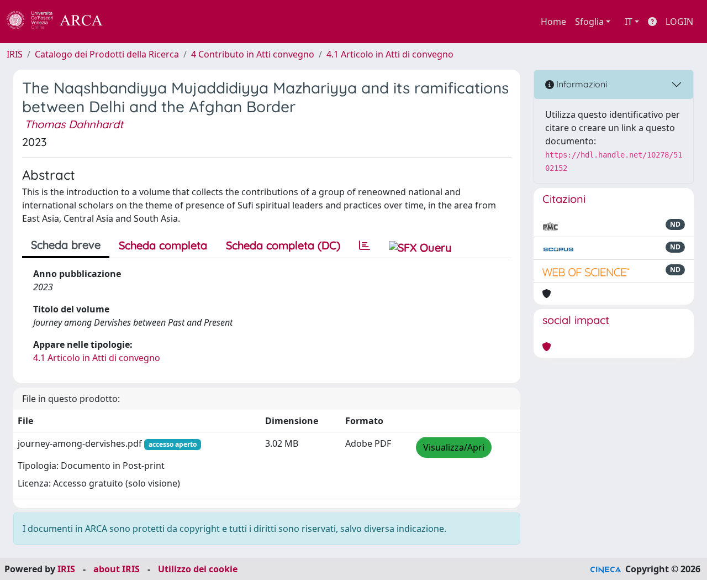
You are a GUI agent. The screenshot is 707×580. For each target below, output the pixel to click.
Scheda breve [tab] (66, 245)
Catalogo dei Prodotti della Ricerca (107, 54)
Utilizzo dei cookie (198, 569)
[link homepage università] (132, 21)
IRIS (15, 54)
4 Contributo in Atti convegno (252, 54)
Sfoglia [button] (589, 21)
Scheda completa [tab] (163, 245)
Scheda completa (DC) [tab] (283, 245)
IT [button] (628, 21)
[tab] (364, 245)
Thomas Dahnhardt (73, 124)
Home (553, 21)
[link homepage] (61, 21)
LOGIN (679, 21)
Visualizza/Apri (453, 447)
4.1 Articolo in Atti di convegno (389, 54)
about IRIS (116, 569)
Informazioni (580, 84)
